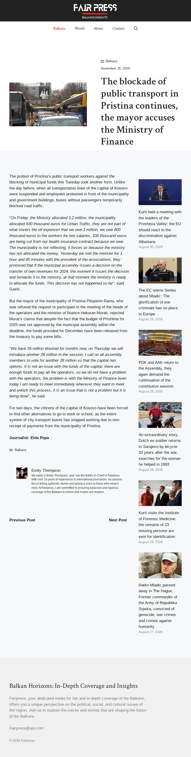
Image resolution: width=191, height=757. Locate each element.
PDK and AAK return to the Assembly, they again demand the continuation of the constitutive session (158, 374)
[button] (136, 28)
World (79, 28)
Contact (119, 28)
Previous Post (22, 520)
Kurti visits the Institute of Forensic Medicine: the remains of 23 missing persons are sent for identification (159, 525)
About (98, 28)
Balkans (59, 28)
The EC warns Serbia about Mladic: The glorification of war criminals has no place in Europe (158, 302)
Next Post (118, 520)
